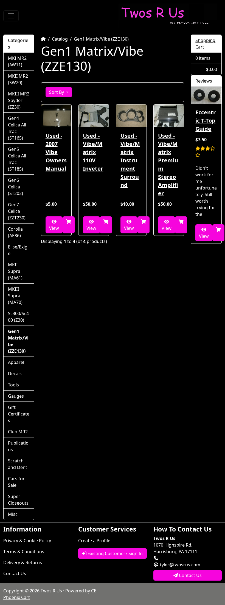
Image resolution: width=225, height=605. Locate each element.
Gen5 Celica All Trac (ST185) (17, 159)
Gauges (16, 396)
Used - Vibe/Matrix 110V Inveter (93, 152)
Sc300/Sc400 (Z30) (18, 316)
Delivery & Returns (22, 562)
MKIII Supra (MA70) (15, 295)
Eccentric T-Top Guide (205, 120)
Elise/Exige (17, 250)
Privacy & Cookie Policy (27, 541)
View (54, 228)
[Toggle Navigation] (11, 15)
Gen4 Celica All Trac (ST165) (17, 128)
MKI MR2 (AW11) (17, 61)
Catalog (60, 39)
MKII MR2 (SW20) (18, 79)
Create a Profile (94, 541)
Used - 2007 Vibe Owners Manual (56, 152)
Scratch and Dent (17, 464)
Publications (18, 446)
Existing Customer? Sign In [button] (114, 553)
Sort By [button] (57, 92)
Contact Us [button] (190, 575)
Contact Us (14, 573)
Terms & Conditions (23, 552)
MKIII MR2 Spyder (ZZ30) (18, 100)
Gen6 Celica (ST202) (15, 186)
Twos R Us (51, 591)
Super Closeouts (18, 499)
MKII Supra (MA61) (15, 271)
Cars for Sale (16, 482)
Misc (13, 514)
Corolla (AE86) (15, 232)
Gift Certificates (18, 413)
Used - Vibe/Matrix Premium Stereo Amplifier (168, 164)
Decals (15, 374)
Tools (13, 385)
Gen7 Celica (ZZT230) (17, 211)
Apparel (16, 362)
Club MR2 (18, 432)
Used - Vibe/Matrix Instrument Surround (130, 160)
